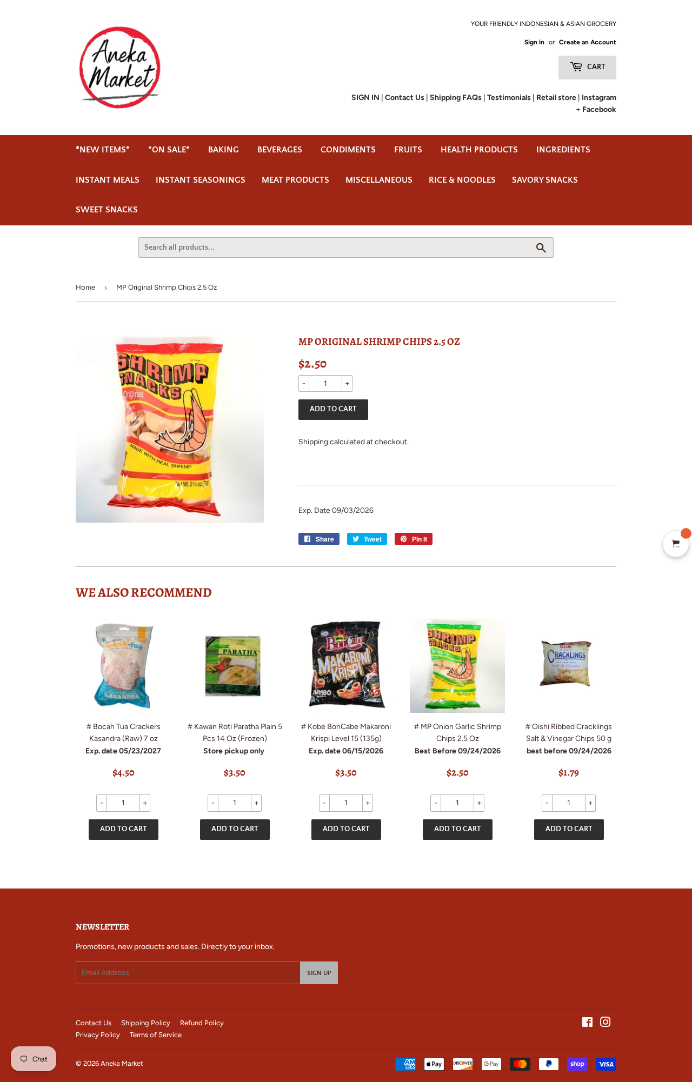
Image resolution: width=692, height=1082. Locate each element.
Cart (595, 67)
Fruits (408, 150)
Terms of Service (156, 1035)
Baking (223, 150)
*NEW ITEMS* (103, 150)
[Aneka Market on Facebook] (587, 1023)
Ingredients (563, 150)
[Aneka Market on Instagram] (605, 1023)
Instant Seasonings (200, 180)
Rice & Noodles (462, 180)
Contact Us (93, 1023)
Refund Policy (202, 1023)
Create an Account (587, 42)
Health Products (479, 150)
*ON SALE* (169, 150)
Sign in (534, 42)
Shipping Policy (145, 1023)
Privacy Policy (98, 1035)
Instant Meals (107, 180)
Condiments (348, 150)
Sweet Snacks (107, 210)
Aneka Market (122, 1063)
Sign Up (319, 973)
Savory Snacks (545, 180)
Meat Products (295, 180)
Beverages (279, 150)
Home (85, 287)
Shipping (313, 441)
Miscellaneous (378, 180)
